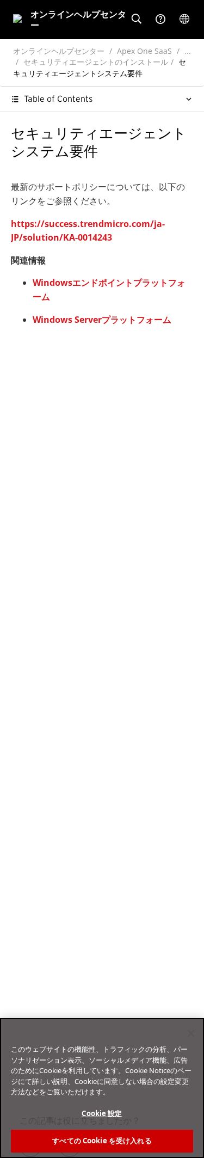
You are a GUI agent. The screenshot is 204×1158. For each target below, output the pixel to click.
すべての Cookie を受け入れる (101, 1140)
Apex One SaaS (144, 51)
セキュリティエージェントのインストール (95, 62)
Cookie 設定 (102, 1113)
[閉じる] (191, 1033)
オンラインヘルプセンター (58, 51)
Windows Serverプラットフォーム (102, 320)
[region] (102, 1088)
